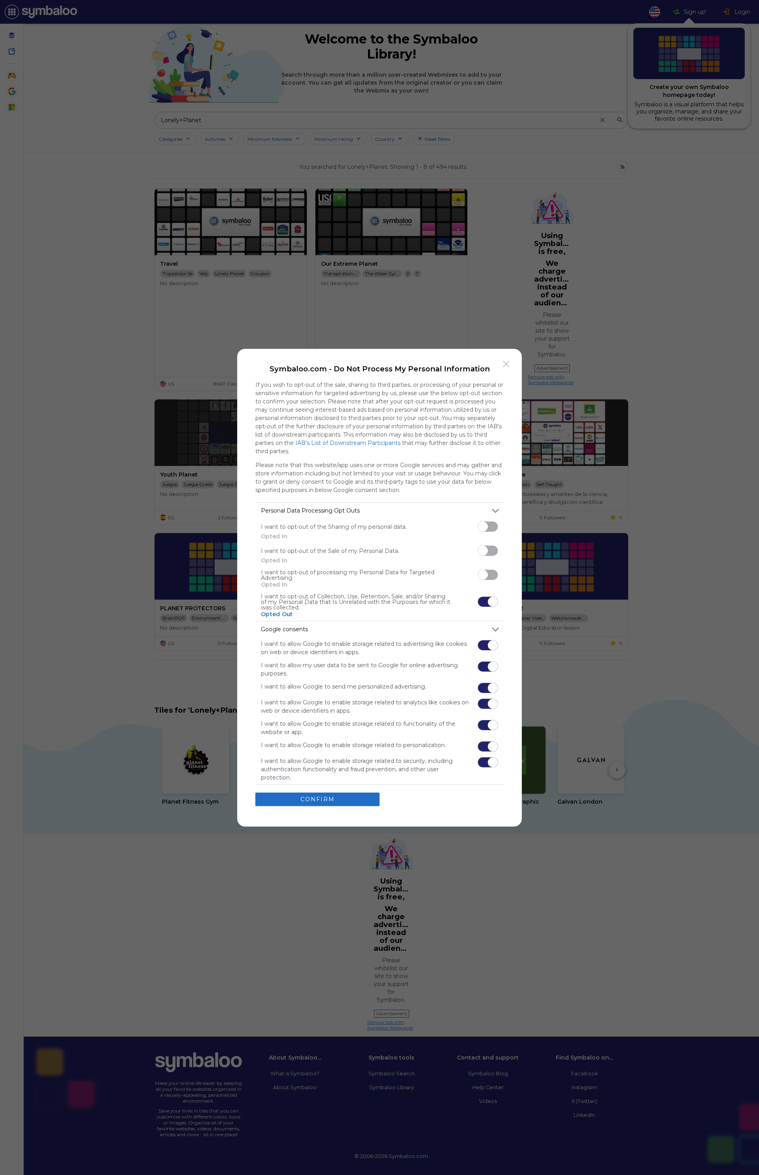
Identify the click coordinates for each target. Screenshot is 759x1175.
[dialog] (379, 588)
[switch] (488, 526)
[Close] (506, 364)
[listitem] (379, 511)
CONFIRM (317, 799)
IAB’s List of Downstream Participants (347, 443)
